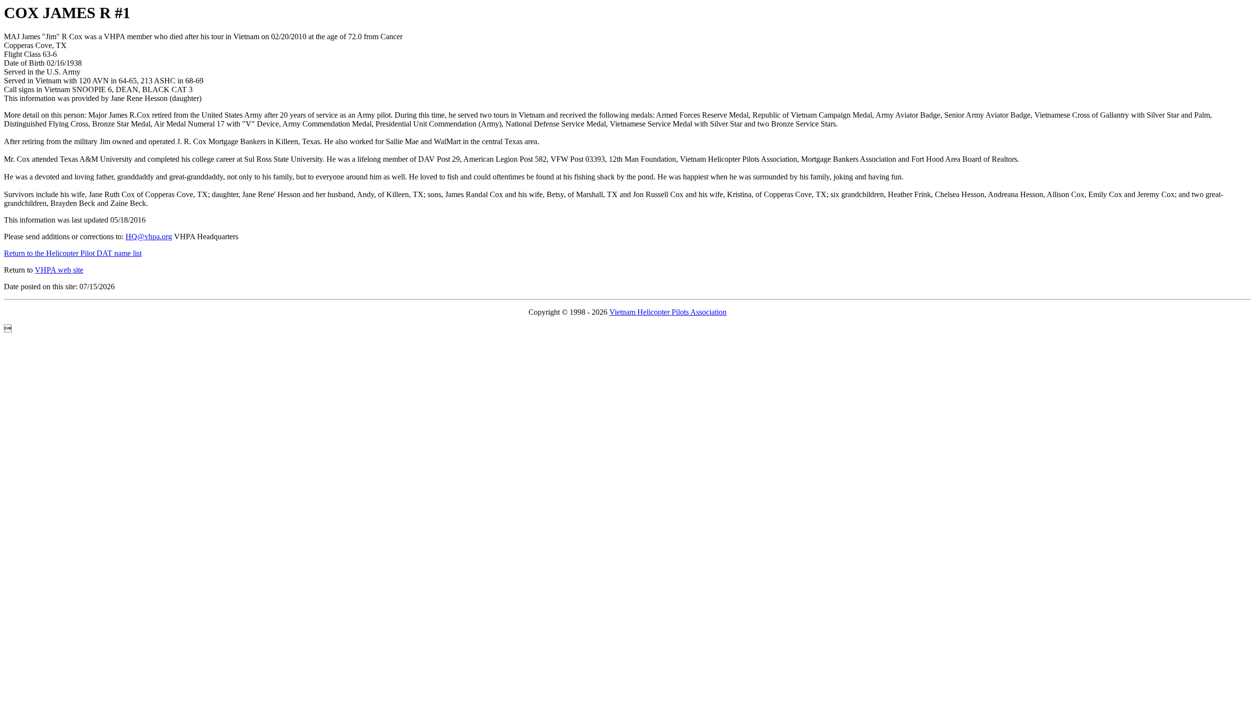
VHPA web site (59, 270)
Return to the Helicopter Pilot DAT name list (73, 253)
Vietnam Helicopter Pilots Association (668, 312)
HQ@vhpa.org (149, 236)
